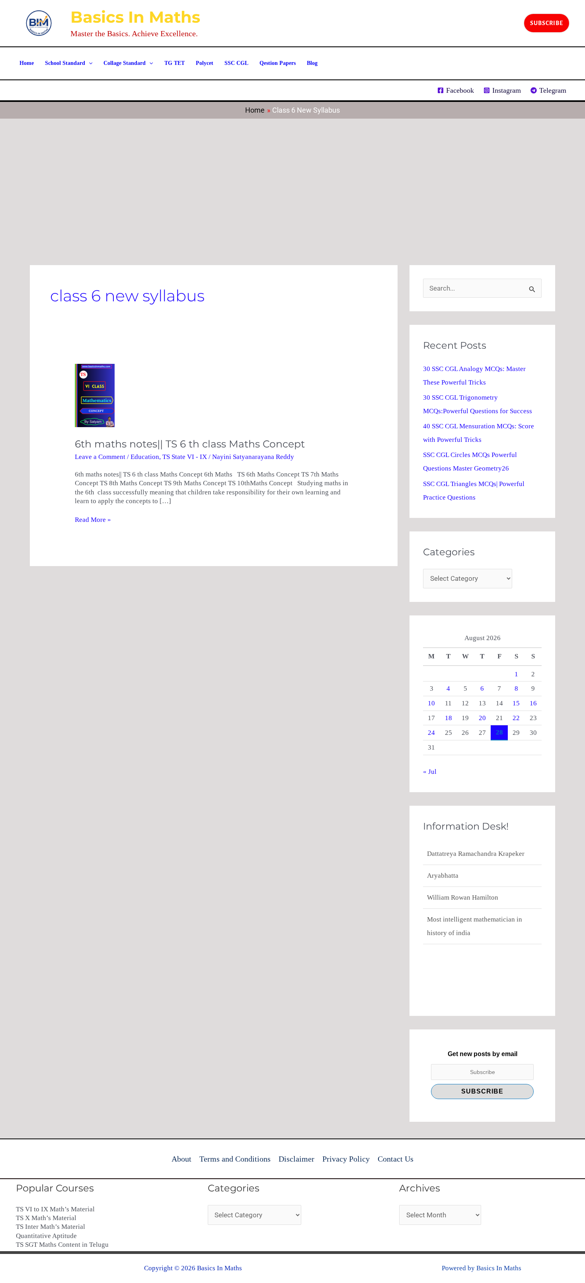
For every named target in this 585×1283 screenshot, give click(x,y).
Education (145, 457)
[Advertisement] (292, 178)
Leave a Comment (100, 457)
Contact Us (395, 1158)
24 (431, 732)
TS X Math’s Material (46, 1218)
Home (27, 63)
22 (516, 718)
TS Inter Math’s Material (50, 1226)
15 (516, 703)
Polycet (204, 63)
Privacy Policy (346, 1158)
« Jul (430, 771)
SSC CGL (236, 63)
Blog (312, 63)
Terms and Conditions (235, 1158)
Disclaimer (296, 1158)
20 (482, 718)
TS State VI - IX (184, 457)
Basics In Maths (135, 17)
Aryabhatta (442, 853)
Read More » (93, 519)
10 (431, 703)
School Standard (65, 63)
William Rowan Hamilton (462, 875)
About (181, 1158)
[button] (546, 23)
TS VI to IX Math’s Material (55, 1209)
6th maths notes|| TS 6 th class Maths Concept (190, 444)
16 (533, 703)
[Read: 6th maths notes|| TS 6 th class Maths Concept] (95, 395)
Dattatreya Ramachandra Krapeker (476, 933)
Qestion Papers (277, 63)
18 (448, 718)
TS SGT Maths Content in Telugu (62, 1244)
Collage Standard (124, 63)
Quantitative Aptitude (46, 1236)
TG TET (174, 63)
